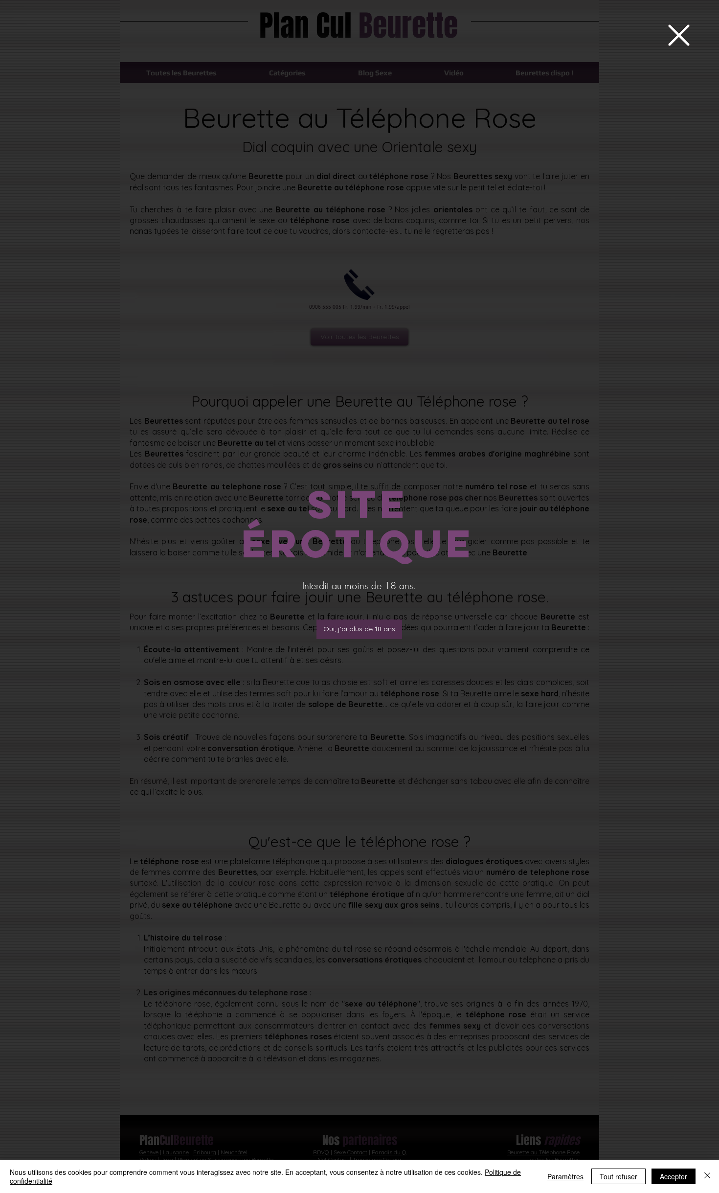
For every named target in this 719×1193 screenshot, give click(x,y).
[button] (679, 35)
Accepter (673, 1176)
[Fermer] (707, 1176)
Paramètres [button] (565, 1176)
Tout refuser (618, 1176)
